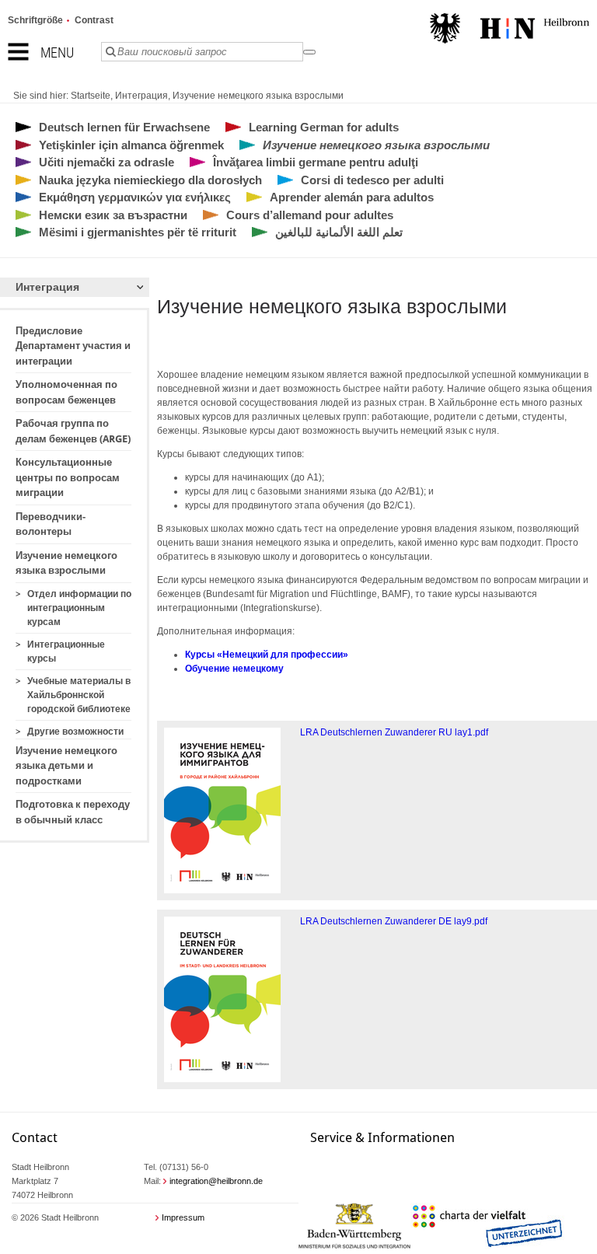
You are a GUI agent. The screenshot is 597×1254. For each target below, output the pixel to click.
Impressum (183, 1217)
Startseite (90, 95)
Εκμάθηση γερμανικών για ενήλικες (135, 197)
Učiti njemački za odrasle (106, 162)
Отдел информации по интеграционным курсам (79, 608)
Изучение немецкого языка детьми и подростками (66, 766)
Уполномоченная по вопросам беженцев (66, 392)
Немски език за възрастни (113, 215)
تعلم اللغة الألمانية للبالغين (339, 232)
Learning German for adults (324, 127)
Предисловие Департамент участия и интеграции (73, 346)
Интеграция (141, 95)
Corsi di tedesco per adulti (372, 180)
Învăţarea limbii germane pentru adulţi (315, 162)
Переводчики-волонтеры (51, 524)
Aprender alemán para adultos (352, 197)
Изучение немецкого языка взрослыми (258, 95)
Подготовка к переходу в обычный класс (73, 812)
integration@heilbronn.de (216, 1181)
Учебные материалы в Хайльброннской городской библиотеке (79, 695)
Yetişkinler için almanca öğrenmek (131, 145)
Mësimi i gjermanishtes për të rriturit (137, 232)
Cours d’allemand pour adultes (309, 215)
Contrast (94, 20)
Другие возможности (75, 731)
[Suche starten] (309, 52)
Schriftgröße (35, 20)
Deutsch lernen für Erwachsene (124, 127)
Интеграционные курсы (66, 651)
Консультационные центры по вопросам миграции (68, 477)
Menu (57, 52)
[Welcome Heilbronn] (509, 30)
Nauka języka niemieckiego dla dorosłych (150, 180)
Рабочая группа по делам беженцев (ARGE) (73, 431)
